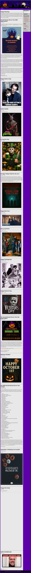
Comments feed (26, 26)
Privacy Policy (26, 30)
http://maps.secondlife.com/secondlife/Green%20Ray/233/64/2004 (9, 181)
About (4, 8)
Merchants (11, 8)
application (21, 57)
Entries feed (25, 25)
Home (2, 8)
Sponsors (7, 8)
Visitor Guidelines (21, 8)
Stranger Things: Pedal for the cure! (27, 21)
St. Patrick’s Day (26, 20)
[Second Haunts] (5, 7)
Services (25, 8)
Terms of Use (26, 29)
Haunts (14, 8)
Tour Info (17, 8)
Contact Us (28, 8)
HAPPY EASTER (26, 19)
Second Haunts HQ (6, 444)
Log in (25, 24)
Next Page (5, 569)
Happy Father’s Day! (26, 19)
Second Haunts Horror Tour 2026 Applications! (26, 18)
